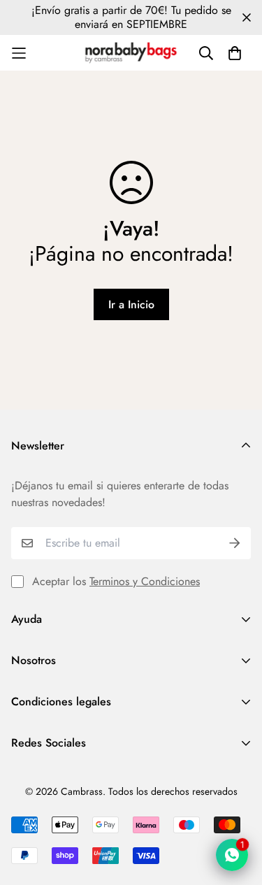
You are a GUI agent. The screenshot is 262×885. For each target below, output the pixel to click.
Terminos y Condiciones (144, 581)
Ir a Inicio (131, 304)
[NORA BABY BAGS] (131, 53)
